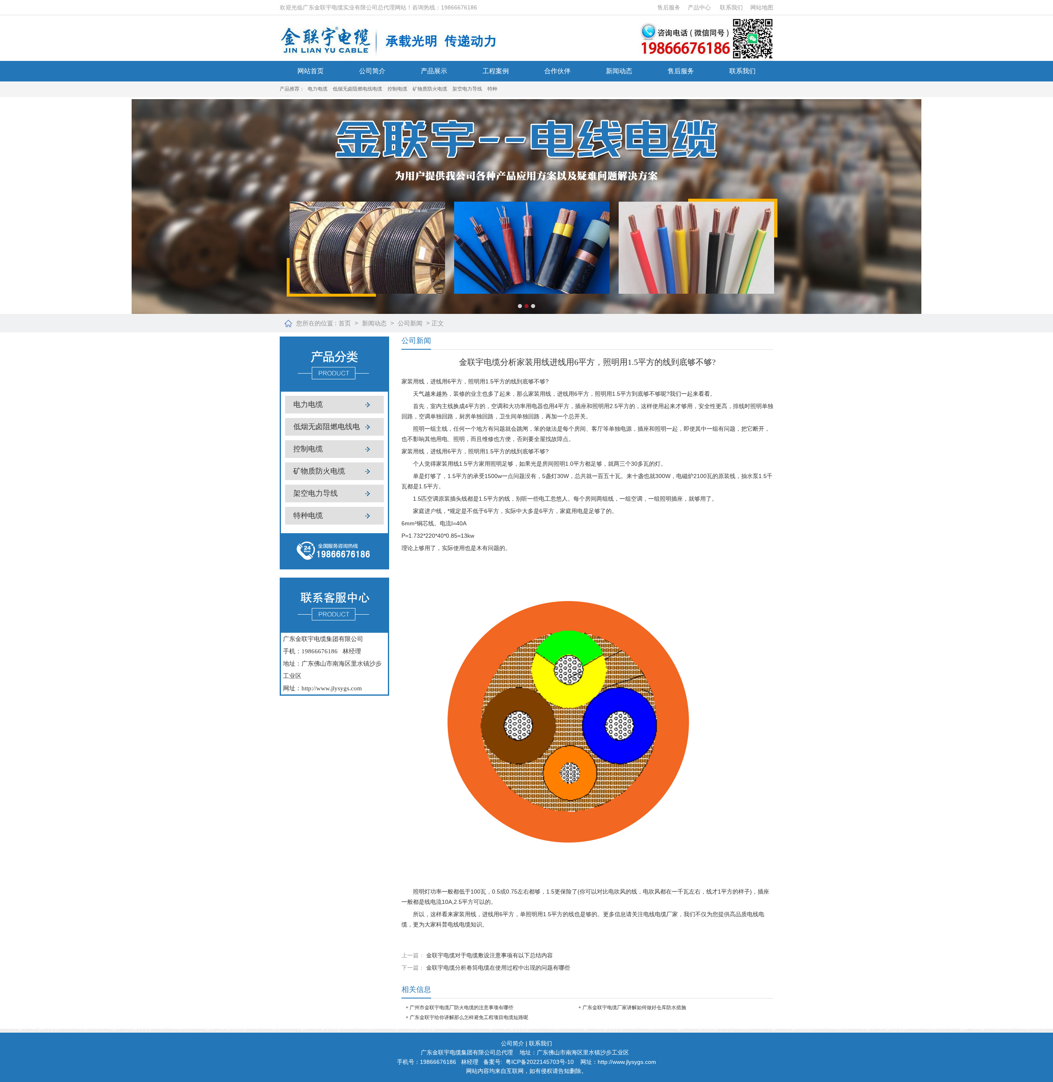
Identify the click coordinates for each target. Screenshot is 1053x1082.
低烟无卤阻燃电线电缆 (357, 89)
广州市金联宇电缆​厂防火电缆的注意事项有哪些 (461, 1007)
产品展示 (434, 70)
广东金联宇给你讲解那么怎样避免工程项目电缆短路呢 (469, 1017)
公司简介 (372, 70)
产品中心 (699, 7)
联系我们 (731, 7)
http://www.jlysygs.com (332, 688)
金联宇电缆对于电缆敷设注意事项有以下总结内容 (489, 955)
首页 (345, 323)
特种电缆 (308, 515)
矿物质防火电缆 (430, 89)
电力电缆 (317, 89)
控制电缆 (397, 89)
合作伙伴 (557, 70)
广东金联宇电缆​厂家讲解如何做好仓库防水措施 (634, 1007)
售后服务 (668, 7)
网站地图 (761, 7)
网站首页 (310, 70)
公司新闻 (410, 323)
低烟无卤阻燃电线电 (326, 427)
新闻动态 (619, 70)
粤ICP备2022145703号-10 (540, 1062)
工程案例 (495, 70)
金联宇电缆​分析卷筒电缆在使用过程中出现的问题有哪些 (498, 967)
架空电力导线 (467, 89)
